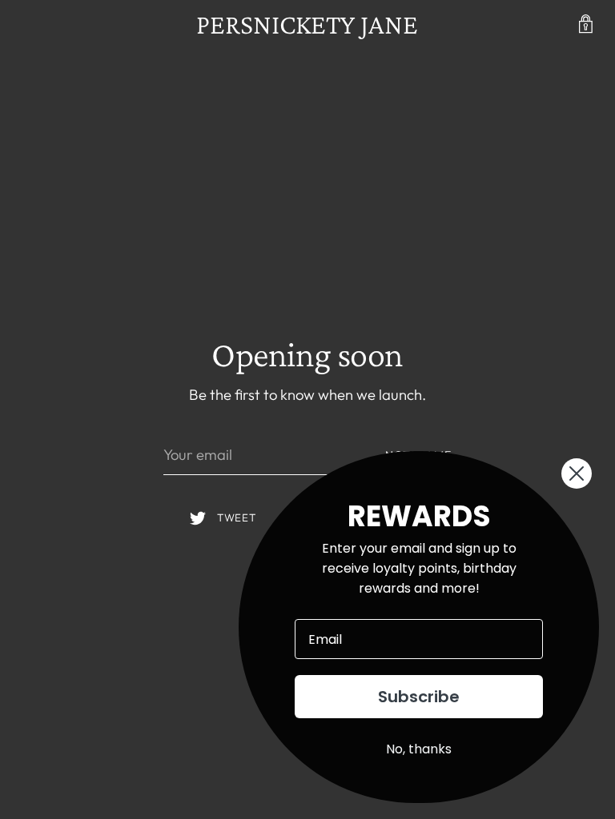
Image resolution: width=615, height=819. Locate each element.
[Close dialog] (577, 473)
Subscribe (419, 696)
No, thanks (419, 749)
